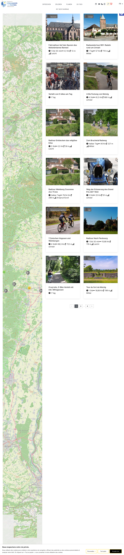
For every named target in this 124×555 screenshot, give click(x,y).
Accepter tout (115, 551)
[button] (4, 271)
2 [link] (80, 306)
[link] (9, 4)
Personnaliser (90, 551)
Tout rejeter (103, 551)
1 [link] (76, 306)
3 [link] (87, 306)
